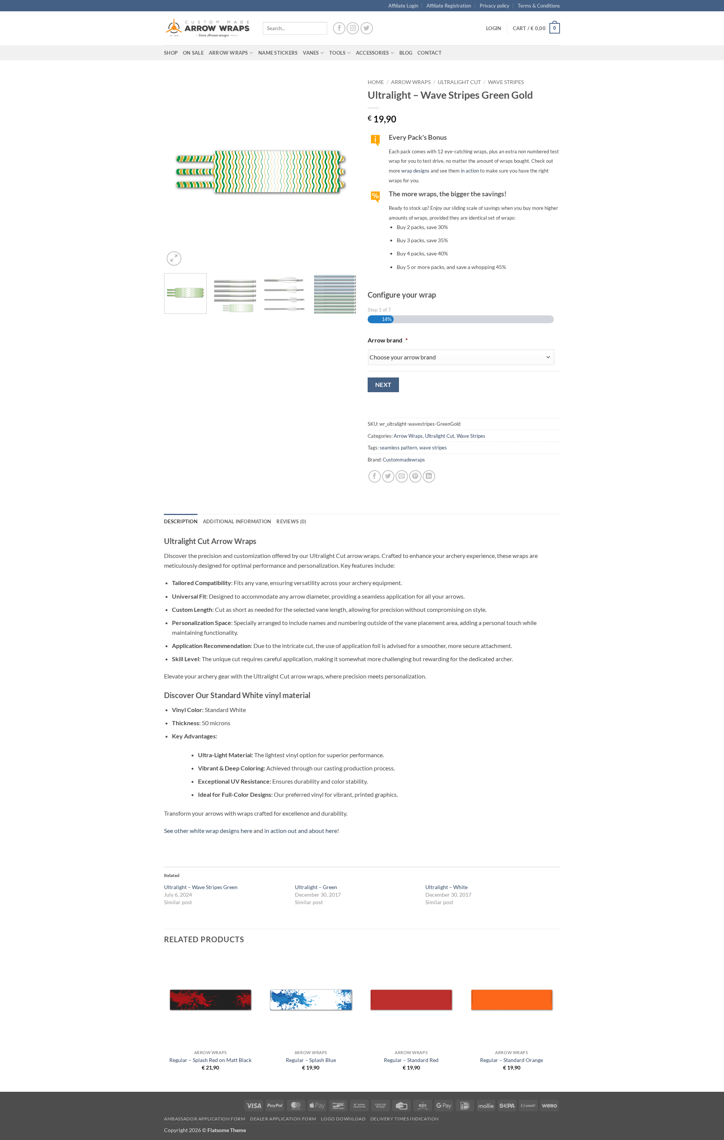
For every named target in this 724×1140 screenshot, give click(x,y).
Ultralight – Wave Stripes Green (201, 887)
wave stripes (433, 448)
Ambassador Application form (204, 1119)
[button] (493, 28)
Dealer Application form (283, 1119)
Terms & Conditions (539, 6)
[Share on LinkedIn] (429, 476)
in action (470, 171)
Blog (405, 53)
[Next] (343, 171)
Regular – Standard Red (411, 1060)
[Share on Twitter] (388, 476)
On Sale (193, 53)
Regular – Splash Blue (311, 1060)
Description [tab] (181, 521)
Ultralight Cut (459, 82)
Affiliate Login (403, 6)
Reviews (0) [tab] (291, 521)
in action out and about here (300, 830)
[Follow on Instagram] (353, 28)
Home (376, 82)
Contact (429, 53)
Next (383, 384)
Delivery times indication (404, 1119)
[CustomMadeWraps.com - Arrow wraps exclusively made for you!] (208, 28)
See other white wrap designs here (208, 830)
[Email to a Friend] (402, 476)
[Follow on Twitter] (366, 28)
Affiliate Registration (448, 6)
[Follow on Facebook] (339, 28)
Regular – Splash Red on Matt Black (210, 1060)
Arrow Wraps (411, 82)
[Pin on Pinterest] (415, 476)
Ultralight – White (446, 887)
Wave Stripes (506, 82)
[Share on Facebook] (374, 476)
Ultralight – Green (316, 887)
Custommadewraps (404, 460)
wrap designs (415, 171)
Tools (337, 53)
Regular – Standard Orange (511, 1060)
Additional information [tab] (237, 521)
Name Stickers (278, 53)
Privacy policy (494, 6)
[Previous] (177, 171)
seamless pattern (398, 448)
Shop (171, 53)
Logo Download (343, 1119)
